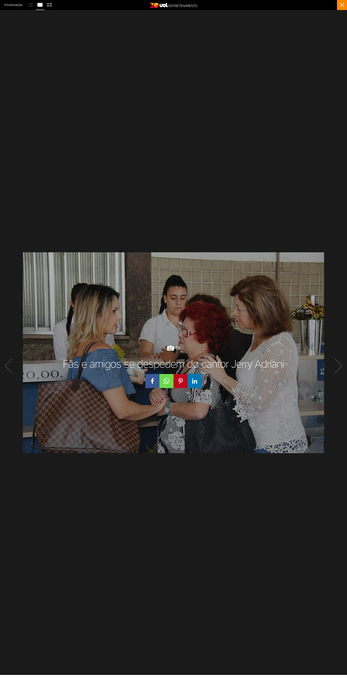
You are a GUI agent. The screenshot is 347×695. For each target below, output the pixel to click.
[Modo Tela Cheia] (40, 4)
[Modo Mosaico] (49, 4)
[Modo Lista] (31, 4)
